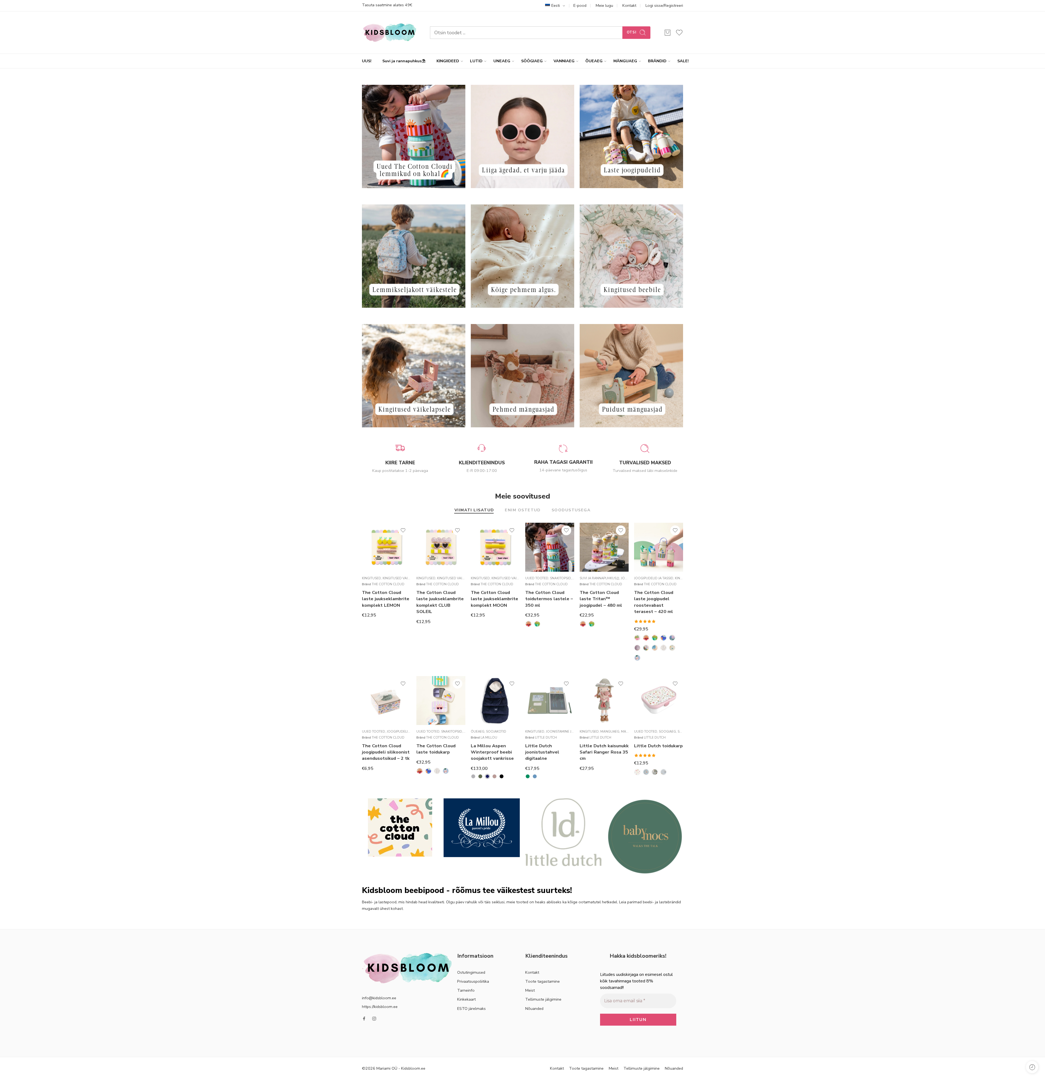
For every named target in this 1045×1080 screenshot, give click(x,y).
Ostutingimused (471, 972)
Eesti (555, 5)
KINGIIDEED (448, 61)
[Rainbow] (663, 648)
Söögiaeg (667, 731)
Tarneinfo (466, 990)
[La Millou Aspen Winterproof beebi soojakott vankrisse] (495, 700)
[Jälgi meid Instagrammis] (374, 1018)
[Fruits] (637, 648)
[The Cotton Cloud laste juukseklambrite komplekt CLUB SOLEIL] (440, 547)
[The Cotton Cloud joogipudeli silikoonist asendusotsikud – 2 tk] (386, 700)
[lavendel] (494, 776)
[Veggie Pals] (637, 658)
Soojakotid (496, 731)
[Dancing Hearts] (672, 637)
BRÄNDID (657, 61)
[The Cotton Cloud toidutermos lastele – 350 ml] (549, 547)
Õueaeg (477, 731)
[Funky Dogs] (646, 648)
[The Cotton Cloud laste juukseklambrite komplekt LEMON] (386, 547)
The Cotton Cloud (388, 584)
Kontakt (629, 5)
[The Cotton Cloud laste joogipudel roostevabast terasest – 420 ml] (658, 547)
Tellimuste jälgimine (543, 999)
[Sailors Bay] (663, 772)
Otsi (632, 32)
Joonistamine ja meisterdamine (573, 731)
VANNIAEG (564, 61)
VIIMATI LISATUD (474, 510)
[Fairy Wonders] (637, 772)
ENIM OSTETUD (522, 510)
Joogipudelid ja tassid (653, 578)
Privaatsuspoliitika (473, 981)
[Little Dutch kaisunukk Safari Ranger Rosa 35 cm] (604, 700)
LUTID (476, 61)
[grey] (473, 776)
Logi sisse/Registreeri (664, 5)
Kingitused (371, 578)
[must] (501, 776)
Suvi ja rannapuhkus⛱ (404, 61)
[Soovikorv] (403, 530)
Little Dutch (546, 737)
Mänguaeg (609, 731)
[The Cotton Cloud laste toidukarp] (440, 700)
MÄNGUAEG (625, 61)
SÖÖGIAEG (532, 61)
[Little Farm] (654, 772)
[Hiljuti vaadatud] (1032, 1067)
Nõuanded (534, 1008)
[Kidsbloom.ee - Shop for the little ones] (389, 32)
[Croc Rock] (537, 624)
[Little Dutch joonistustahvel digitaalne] (549, 700)
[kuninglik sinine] (487, 776)
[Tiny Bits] (672, 648)
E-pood (579, 5)
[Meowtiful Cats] (654, 648)
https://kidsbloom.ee (380, 1006)
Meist (530, 990)
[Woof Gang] (663, 637)
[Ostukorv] (667, 32)
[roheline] (527, 776)
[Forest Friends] (646, 772)
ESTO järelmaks (471, 1008)
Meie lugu (604, 5)
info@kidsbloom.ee (379, 998)
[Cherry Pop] (637, 637)
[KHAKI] (480, 776)
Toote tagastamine (542, 981)
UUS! (366, 61)
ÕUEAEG (594, 61)
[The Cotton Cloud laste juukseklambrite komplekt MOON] (495, 547)
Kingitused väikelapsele (404, 578)
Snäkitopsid (560, 578)
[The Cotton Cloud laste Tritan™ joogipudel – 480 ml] (604, 547)
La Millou (489, 737)
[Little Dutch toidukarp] (658, 700)
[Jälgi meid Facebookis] (364, 1018)
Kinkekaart (466, 999)
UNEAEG (501, 61)
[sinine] (534, 776)
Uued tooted (536, 578)
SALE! (683, 61)
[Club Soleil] (528, 624)
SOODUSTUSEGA (571, 510)
